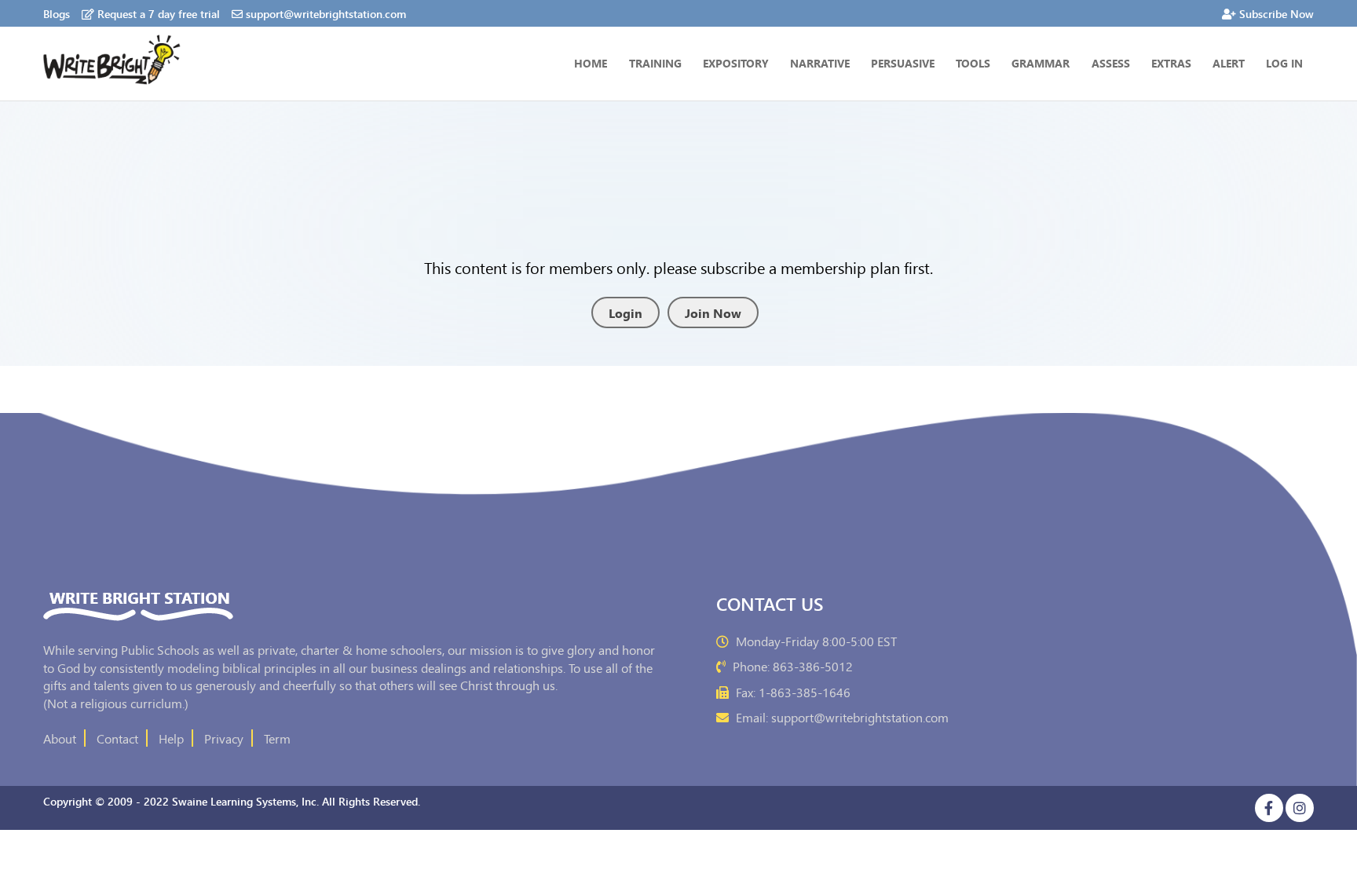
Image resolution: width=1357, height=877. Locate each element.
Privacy (223, 738)
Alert (1229, 62)
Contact (117, 738)
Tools (973, 62)
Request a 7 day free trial (158, 13)
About (59, 738)
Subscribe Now (1276, 13)
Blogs (56, 13)
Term (277, 738)
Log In (1284, 62)
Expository (736, 62)
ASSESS (1111, 62)
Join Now (713, 312)
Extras (1171, 62)
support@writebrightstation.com (326, 13)
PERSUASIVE (903, 62)
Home (590, 62)
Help (171, 738)
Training (655, 62)
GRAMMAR (1040, 62)
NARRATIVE (820, 62)
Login (625, 312)
